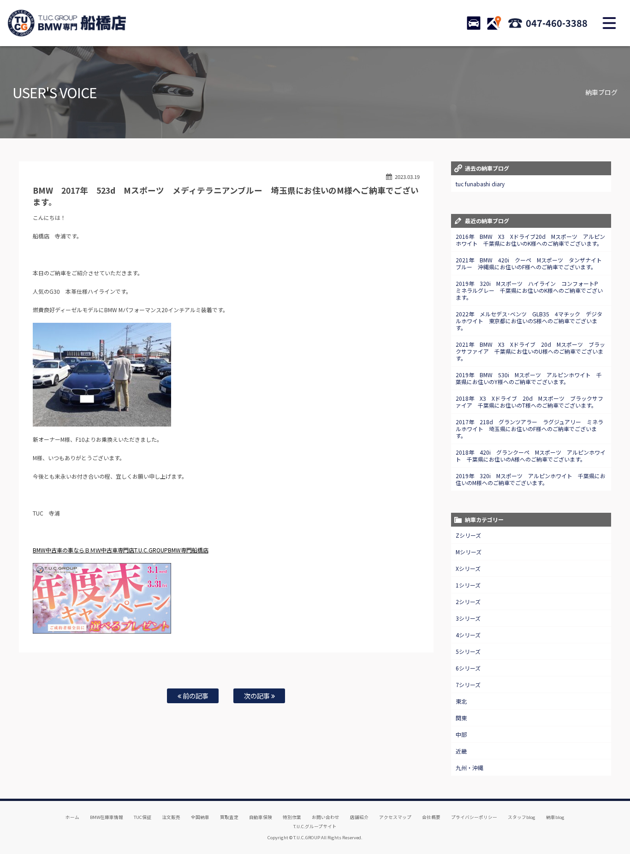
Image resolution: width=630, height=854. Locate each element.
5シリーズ (468, 651)
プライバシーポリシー (474, 817)
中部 (461, 734)
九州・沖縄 (469, 767)
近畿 (461, 751)
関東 (461, 718)
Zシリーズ (468, 535)
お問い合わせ (325, 817)
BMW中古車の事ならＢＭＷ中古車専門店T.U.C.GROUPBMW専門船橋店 (120, 550)
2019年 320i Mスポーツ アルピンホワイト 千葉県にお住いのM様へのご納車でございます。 (531, 479)
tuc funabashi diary (480, 184)
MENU (609, 23)
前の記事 (194, 695)
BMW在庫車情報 (106, 817)
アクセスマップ (395, 817)
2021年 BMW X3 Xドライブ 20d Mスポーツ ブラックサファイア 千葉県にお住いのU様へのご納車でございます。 (530, 351)
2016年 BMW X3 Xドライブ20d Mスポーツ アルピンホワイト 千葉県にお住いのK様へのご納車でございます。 (530, 239)
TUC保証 (142, 817)
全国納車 (200, 817)
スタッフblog (521, 817)
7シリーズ (468, 684)
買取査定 (229, 817)
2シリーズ (468, 601)
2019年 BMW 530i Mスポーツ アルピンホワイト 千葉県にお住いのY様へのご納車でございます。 (529, 378)
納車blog (555, 817)
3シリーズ (468, 618)
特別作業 (292, 817)
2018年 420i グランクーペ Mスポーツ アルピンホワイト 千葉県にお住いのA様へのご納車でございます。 (531, 455)
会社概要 (431, 817)
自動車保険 (260, 817)
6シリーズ (468, 668)
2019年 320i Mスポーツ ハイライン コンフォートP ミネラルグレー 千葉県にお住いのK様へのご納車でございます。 (530, 290)
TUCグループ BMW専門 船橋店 (67, 23)
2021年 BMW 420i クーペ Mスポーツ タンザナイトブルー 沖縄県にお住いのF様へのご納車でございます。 (529, 263)
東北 (461, 701)
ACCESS (494, 23)
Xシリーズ (468, 568)
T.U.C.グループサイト (315, 826)
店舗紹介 (359, 817)
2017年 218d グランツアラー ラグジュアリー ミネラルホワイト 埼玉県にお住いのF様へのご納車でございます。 (529, 428)
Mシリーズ (468, 552)
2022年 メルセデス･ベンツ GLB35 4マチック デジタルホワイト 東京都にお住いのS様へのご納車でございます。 (529, 321)
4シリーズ (468, 635)
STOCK (473, 23)
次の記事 (257, 695)
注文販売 (171, 817)
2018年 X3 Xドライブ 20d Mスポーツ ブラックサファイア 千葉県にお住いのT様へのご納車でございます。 (529, 401)
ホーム (72, 817)
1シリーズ (468, 585)
